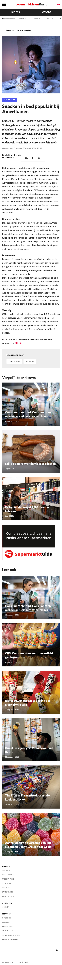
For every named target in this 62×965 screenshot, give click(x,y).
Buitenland (7, 892)
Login (57, 4)
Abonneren (7, 931)
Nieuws (15, 12)
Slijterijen (51, 19)
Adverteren (7, 926)
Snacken (30, 361)
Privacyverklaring (10, 939)
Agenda (5, 907)
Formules (38, 19)
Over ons (6, 918)
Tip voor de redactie (11, 935)
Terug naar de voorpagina (18, 30)
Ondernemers (8, 19)
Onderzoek (10, 100)
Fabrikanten (24, 19)
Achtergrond (8, 896)
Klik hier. (19, 342)
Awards (46, 12)
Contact (6, 922)
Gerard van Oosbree (12, 148)
